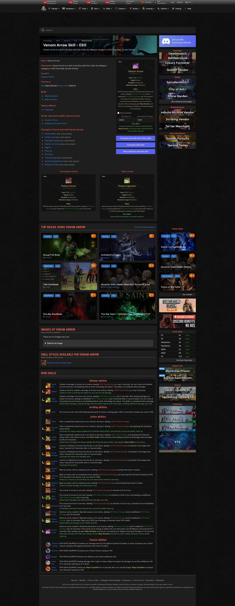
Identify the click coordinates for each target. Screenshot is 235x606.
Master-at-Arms (52, 144)
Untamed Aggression (54, 161)
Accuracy (54, 551)
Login (172, 2)
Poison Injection (127, 186)
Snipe (53, 421)
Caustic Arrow (51, 120)
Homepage (47, 41)
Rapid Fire (53, 385)
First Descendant (161, 2)
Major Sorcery (51, 99)
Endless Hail (54, 462)
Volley (53, 447)
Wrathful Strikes (52, 164)
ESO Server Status (130, 2)
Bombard (54, 506)
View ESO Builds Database (144, 227)
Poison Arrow (63, 85)
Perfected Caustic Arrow (56, 123)
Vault (53, 412)
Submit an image (54, 343)
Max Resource (126, 116)
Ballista (54, 391)
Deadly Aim (50, 137)
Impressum (127, 580)
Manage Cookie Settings (110, 580)
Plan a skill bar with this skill (135, 151)
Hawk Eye (53, 562)
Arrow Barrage (54, 454)
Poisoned (49, 109)
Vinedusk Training (54, 544)
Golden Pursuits (110, 2)
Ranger (54, 557)
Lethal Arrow (53, 438)
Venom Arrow (135, 71)
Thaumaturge (51, 157)
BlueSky (82, 580)
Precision (49, 154)
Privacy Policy (93, 580)
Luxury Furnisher (92, 2)
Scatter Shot (54, 469)
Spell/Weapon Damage (145, 116)
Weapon (67, 41)
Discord (74, 580)
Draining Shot (54, 477)
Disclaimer (160, 580)
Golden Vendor (73, 2)
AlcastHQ (148, 2)
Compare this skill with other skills (135, 138)
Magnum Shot (54, 484)
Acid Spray (53, 497)
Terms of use (139, 580)
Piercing (48, 151)
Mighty (48, 147)
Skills (58, 41)
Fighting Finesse (52, 140)
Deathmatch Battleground (50, 2)
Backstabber (51, 133)
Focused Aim (54, 428)
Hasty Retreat (54, 568)
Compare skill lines (135, 145)
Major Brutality (51, 96)
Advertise (149, 580)
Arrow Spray (53, 490)
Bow (75, 41)
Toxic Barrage (54, 400)
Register (180, 2)
